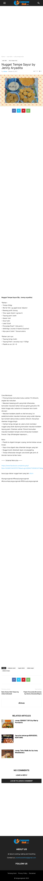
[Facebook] (14, 111)
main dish (9, 56)
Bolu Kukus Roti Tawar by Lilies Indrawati (10, 693)
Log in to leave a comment (21, 781)
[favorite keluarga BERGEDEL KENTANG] (8, 739)
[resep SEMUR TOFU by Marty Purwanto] (8, 724)
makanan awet (12, 668)
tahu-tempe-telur (19, 56)
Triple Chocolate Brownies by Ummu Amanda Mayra (32, 693)
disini (31, 473)
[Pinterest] (24, 111)
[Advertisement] (21, 30)
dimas (5, 71)
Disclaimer (32, 873)
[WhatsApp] (28, 111)
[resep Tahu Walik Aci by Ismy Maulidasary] (8, 754)
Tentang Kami (12, 873)
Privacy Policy (22, 873)
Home (3, 56)
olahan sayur (30, 668)
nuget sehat (21, 668)
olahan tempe (6, 670)
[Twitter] (19, 111)
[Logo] (21, 843)
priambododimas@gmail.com (26, 858)
